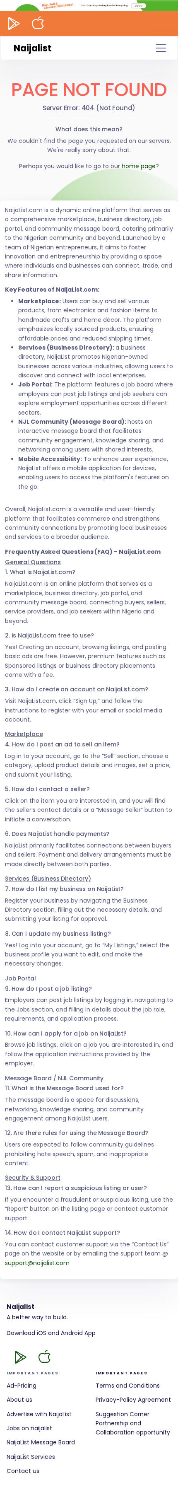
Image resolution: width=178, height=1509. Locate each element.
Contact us (23, 1471)
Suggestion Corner (122, 1414)
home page (139, 166)
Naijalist (33, 48)
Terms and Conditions (128, 1385)
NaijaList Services (31, 1457)
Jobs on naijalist (29, 1428)
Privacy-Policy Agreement (133, 1400)
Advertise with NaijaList (39, 1414)
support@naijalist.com (37, 1263)
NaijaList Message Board (41, 1442)
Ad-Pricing (21, 1385)
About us (19, 1400)
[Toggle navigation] (161, 48)
